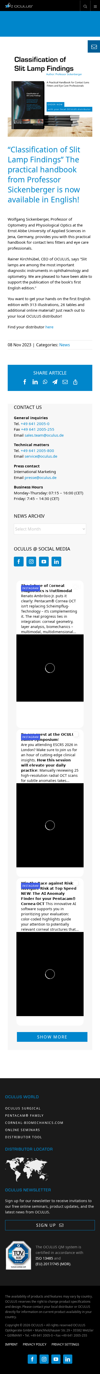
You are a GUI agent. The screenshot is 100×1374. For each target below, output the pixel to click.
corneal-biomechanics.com (34, 1123)
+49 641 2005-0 (35, 423)
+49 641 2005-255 (37, 429)
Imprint (11, 1344)
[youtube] (56, 1359)
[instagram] (44, 1359)
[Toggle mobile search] (85, 6)
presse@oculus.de (40, 477)
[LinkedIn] (56, 561)
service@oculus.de (41, 456)
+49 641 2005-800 (37, 450)
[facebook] (32, 1359)
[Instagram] (31, 561)
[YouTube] (44, 561)
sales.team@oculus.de (44, 435)
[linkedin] (67, 1359)
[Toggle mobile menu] (95, 6)
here (49, 326)
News (64, 345)
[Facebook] (19, 561)
